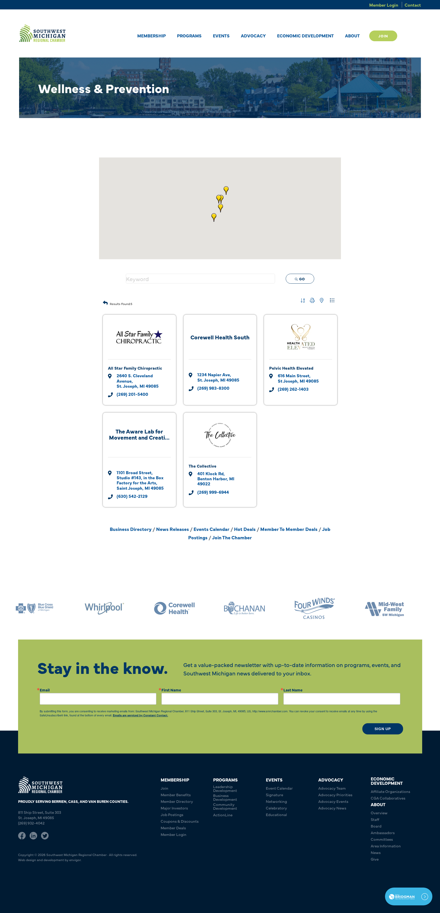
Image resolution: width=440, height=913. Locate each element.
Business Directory (131, 529)
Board (376, 826)
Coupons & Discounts (180, 821)
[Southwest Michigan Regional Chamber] (42, 33)
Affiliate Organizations (390, 791)
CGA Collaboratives (388, 798)
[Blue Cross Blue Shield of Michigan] (34, 608)
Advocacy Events (333, 801)
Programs (189, 35)
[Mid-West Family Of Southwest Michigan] (384, 608)
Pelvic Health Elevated (291, 368)
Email (45, 690)
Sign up (383, 729)
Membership (151, 35)
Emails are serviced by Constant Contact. (140, 715)
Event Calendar (279, 788)
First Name (171, 690)
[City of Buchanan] (244, 608)
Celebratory (276, 808)
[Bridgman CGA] (408, 896)
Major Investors (174, 808)
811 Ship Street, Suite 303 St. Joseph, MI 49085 (39, 814)
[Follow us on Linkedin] (33, 835)
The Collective (202, 466)
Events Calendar (211, 529)
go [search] (302, 278)
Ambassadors (383, 832)
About (352, 35)
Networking (276, 801)
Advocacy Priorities (335, 794)
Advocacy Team (332, 788)
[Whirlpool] (104, 608)
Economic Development (305, 35)
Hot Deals (245, 529)
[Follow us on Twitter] (45, 835)
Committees (382, 839)
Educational (276, 814)
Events (221, 35)
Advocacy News (332, 808)
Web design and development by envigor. (49, 859)
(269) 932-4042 (31, 822)
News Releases (172, 529)
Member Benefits (176, 794)
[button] (220, 208)
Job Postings (172, 814)
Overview (379, 813)
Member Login (383, 5)
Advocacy (253, 35)
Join (383, 35)
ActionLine (222, 815)
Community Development (225, 806)
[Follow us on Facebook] (22, 835)
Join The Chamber (232, 537)
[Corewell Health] (174, 608)
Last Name (292, 690)
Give (375, 859)
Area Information (386, 846)
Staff (375, 819)
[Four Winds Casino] (314, 608)
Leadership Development (225, 788)
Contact (413, 5)
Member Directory (177, 801)
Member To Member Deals (289, 529)
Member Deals (173, 828)
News (376, 852)
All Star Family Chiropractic (135, 368)
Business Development (225, 797)
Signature (274, 794)
